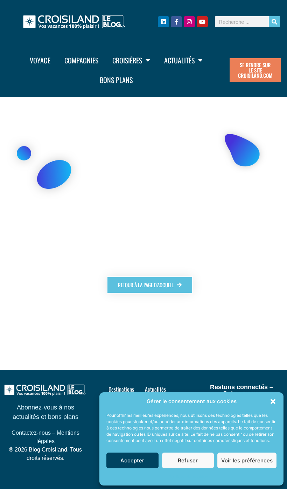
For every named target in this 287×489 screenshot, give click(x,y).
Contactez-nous (31, 433)
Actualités (179, 60)
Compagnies (81, 60)
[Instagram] (189, 21)
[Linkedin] (163, 21)
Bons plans (116, 80)
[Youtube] (202, 21)
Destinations (121, 389)
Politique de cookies (188, 476)
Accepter (132, 460)
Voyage (40, 60)
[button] (273, 401)
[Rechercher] (274, 21)
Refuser (188, 460)
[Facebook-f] (176, 21)
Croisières (127, 60)
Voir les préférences (247, 460)
